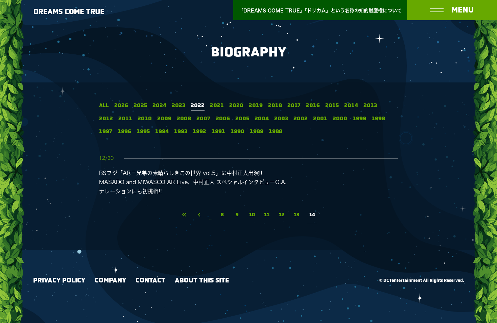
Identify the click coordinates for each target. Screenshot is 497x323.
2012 (106, 119)
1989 (256, 131)
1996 (124, 131)
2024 (159, 105)
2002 (300, 119)
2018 (275, 105)
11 (266, 215)
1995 (143, 131)
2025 (140, 105)
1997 (105, 131)
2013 (370, 105)
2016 (313, 105)
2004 (262, 119)
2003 (281, 119)
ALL (104, 105)
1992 (199, 131)
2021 (217, 105)
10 (252, 215)
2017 (294, 105)
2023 (178, 105)
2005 (242, 119)
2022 (198, 105)
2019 (256, 105)
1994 (162, 131)
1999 (359, 119)
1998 (378, 119)
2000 (340, 119)
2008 (184, 119)
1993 (180, 131)
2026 (121, 105)
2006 (223, 119)
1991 (218, 131)
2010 (145, 119)
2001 (320, 119)
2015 (332, 105)
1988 (275, 131)
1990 (237, 131)
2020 (236, 105)
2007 (203, 119)
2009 (164, 119)
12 (281, 215)
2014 (351, 105)
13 (296, 215)
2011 (125, 119)
